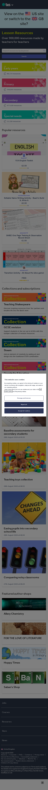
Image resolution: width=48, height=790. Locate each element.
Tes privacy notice (20, 391)
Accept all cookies (24, 411)
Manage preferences (24, 398)
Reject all (24, 404)
